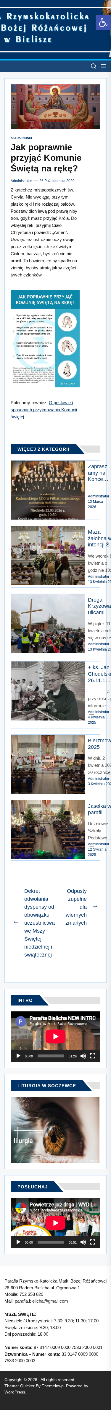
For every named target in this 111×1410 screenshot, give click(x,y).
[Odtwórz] (18, 1056)
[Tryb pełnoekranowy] (93, 1056)
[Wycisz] (83, 1056)
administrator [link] (21, 181)
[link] (103, 22)
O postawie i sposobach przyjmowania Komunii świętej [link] (44, 409)
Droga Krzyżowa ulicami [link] (99, 606)
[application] (55, 1036)
